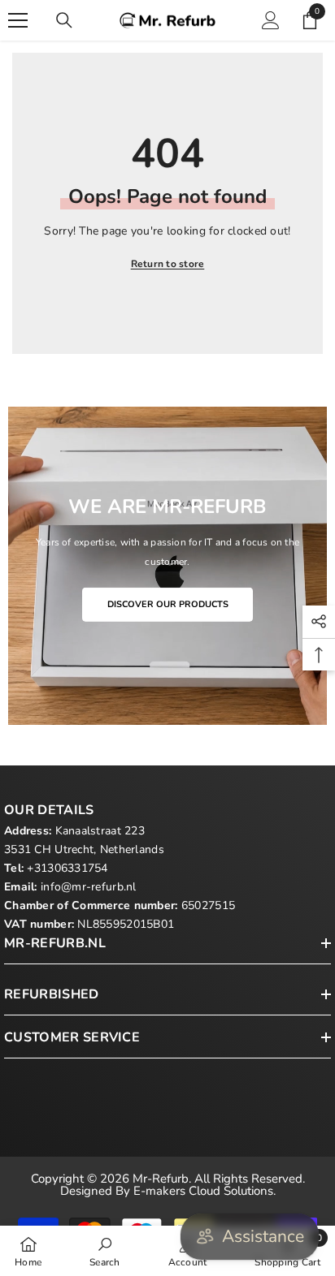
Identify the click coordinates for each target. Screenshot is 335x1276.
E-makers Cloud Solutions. (204, 1191)
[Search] (64, 20)
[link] (105, 1251)
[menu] (18, 20)
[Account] (271, 20)
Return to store (168, 263)
